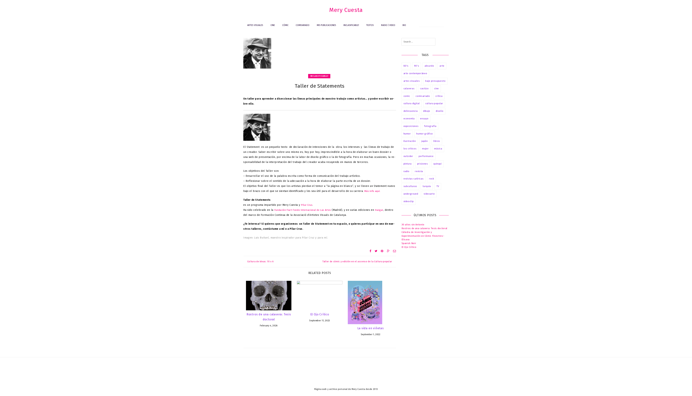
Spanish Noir (409, 243)
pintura (407, 163)
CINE (272, 25)
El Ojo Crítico (319, 314)
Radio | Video (388, 25)
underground (410, 193)
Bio (404, 25)
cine (436, 88)
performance (426, 156)
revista (419, 171)
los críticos (410, 148)
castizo (424, 88)
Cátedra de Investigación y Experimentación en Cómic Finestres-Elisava (423, 236)
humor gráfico (424, 133)
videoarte (429, 193)
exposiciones (411, 126)
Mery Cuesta (346, 9)
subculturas (410, 186)
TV (437, 186)
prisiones (422, 163)
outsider (408, 156)
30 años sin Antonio (413, 224)
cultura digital (411, 103)
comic (406, 96)
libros (436, 141)
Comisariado (302, 25)
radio (406, 171)
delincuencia (410, 111)
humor (407, 133)
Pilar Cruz (306, 205)
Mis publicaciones (326, 25)
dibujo (426, 111)
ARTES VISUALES (255, 25)
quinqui (437, 163)
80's (406, 65)
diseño (439, 111)
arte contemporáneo (415, 73)
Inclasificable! (351, 25)
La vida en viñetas (370, 328)
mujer (425, 148)
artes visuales (411, 81)
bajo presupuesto (435, 81)
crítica (439, 96)
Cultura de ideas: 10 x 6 (260, 261)
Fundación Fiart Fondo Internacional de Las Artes (302, 210)
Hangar (379, 210)
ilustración (409, 141)
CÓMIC (285, 25)
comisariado (423, 96)
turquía (427, 186)
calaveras (409, 88)
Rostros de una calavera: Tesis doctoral (424, 228)
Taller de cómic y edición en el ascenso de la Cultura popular (357, 261)
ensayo (424, 118)
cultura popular (434, 103)
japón (424, 141)
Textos (370, 25)
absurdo (429, 65)
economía (409, 118)
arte (442, 65)
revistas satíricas (413, 178)
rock (431, 178)
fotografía (430, 126)
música (438, 148)
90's (416, 65)
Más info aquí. (372, 191)
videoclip (408, 201)
